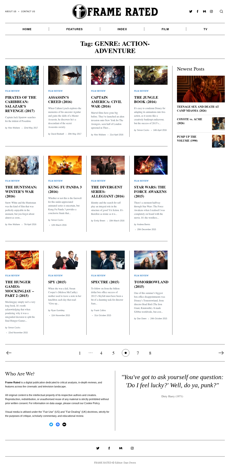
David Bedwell (57, 134)
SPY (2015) (57, 282)
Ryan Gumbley (58, 310)
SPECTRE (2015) (105, 282)
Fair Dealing (73, 412)
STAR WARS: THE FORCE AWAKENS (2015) (150, 191)
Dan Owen (141, 318)
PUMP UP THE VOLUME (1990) (187, 139)
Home (27, 29)
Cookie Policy (92, 403)
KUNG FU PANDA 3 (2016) (65, 189)
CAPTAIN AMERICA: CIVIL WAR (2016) (106, 101)
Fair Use (48, 412)
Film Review (12, 91)
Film (165, 29)
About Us (10, 11)
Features (74, 29)
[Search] (221, 11)
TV (205, 29)
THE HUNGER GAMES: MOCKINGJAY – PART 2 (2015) (19, 288)
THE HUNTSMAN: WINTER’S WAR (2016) (21, 191)
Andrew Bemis (143, 224)
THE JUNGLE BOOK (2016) (146, 99)
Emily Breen (99, 220)
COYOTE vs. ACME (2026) (189, 121)
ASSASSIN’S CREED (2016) (60, 99)
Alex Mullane (14, 128)
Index (122, 29)
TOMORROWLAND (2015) (151, 284)
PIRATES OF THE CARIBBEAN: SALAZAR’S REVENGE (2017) (20, 103)
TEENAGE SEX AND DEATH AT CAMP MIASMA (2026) (198, 109)
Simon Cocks (143, 130)
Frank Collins (100, 310)
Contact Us (28, 11)
